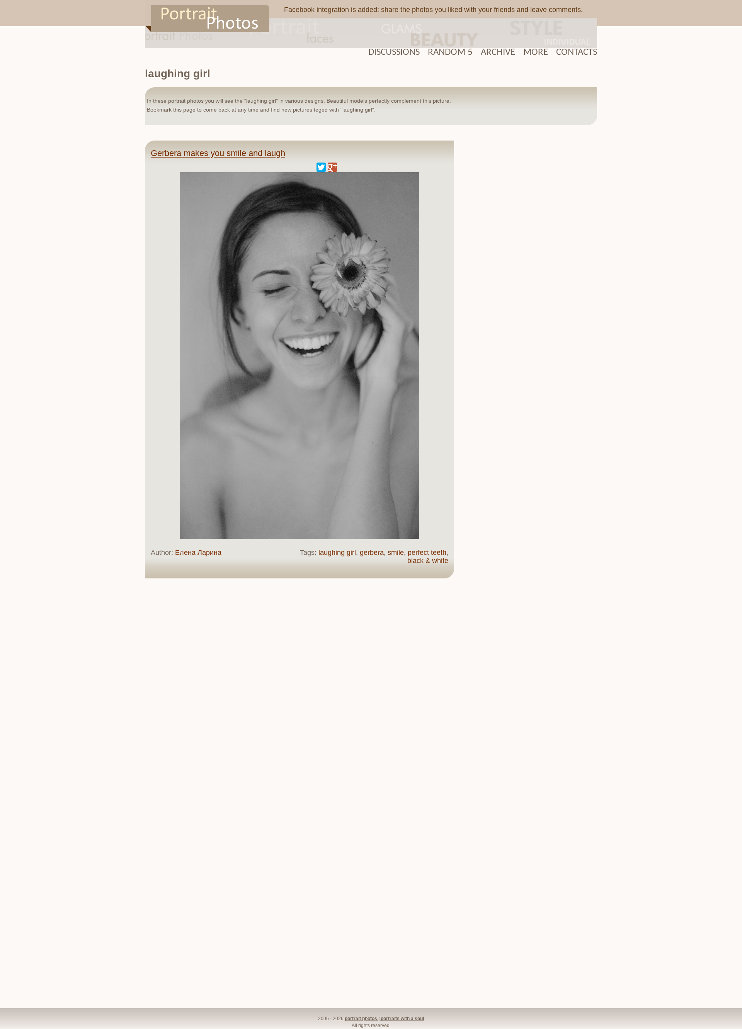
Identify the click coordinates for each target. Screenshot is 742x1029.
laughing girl (337, 552)
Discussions (394, 52)
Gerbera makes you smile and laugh (218, 153)
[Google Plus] (332, 167)
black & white (427, 561)
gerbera (372, 552)
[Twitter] (321, 167)
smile (396, 552)
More (535, 52)
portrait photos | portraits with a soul (384, 1018)
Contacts (576, 52)
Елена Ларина (198, 552)
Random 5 (450, 52)
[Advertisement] (529, 258)
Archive (498, 52)
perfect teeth (427, 552)
